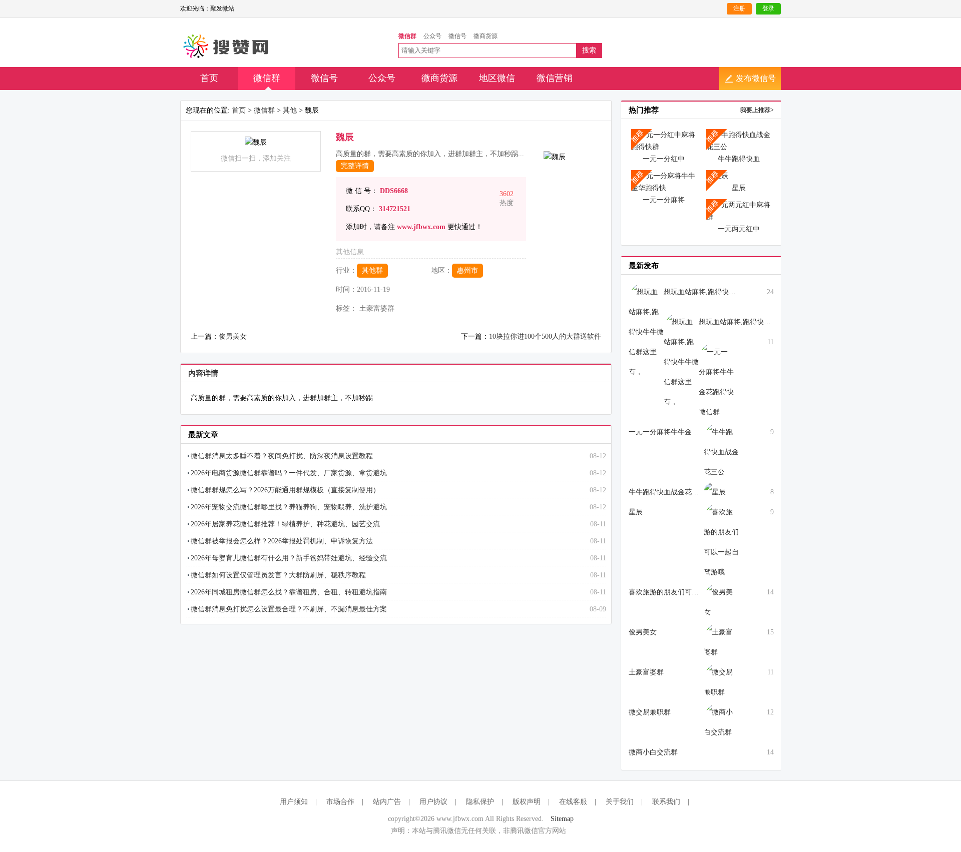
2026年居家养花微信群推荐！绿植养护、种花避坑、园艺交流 (285, 524)
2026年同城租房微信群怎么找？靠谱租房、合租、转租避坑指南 (289, 592)
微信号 (324, 78)
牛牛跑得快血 (739, 159)
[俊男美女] (721, 601)
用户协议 (433, 801)
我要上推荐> (757, 110)
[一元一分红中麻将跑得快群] (663, 140)
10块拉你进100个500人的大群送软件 (545, 336)
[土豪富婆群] (721, 641)
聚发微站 (226, 46)
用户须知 (294, 801)
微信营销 (555, 78)
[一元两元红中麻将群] (738, 210)
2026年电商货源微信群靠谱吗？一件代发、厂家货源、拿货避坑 (289, 473)
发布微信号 (756, 78)
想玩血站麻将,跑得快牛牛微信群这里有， (728, 292)
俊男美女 (233, 336)
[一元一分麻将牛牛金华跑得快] (663, 181)
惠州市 (467, 270)
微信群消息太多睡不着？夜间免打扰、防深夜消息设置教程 (282, 456)
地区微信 (497, 78)
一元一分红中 (664, 159)
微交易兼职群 (650, 712)
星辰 (739, 188)
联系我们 (666, 801)
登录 (768, 8)
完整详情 (355, 166)
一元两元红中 (739, 229)
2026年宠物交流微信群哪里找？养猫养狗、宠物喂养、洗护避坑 (289, 507)
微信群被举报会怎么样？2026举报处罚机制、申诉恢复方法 (282, 541)
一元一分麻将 (664, 200)
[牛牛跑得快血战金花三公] (738, 140)
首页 (209, 78)
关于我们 (620, 801)
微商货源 (439, 78)
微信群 (266, 78)
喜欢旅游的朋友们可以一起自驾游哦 (685, 592)
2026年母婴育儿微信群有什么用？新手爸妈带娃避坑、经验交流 (289, 558)
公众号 (381, 78)
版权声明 (527, 801)
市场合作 (340, 801)
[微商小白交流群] (721, 721)
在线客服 (573, 801)
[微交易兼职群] (721, 681)
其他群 (372, 270)
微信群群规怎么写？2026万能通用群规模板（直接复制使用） (285, 490)
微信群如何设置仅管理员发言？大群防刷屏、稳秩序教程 (278, 575)
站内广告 (387, 801)
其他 (290, 110)
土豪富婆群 (646, 672)
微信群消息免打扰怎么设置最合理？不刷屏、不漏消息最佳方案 (289, 609)
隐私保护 (480, 801)
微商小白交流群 (653, 752)
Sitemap (562, 818)
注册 (739, 8)
